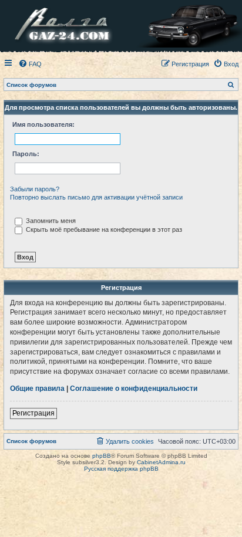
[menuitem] (30, 64)
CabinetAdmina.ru (161, 462)
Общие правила (37, 388)
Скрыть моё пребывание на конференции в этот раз (103, 229)
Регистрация (33, 413)
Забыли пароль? (34, 188)
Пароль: (25, 153)
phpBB (101, 455)
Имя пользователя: (43, 124)
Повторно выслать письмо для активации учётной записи (96, 197)
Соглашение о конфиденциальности (133, 388)
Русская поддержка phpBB (121, 468)
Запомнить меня (50, 220)
